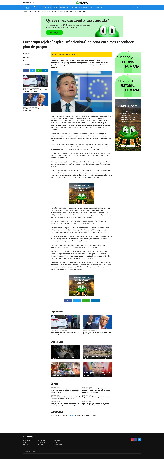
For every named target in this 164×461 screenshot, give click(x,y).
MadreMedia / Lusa (28, 53)
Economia (26, 61)
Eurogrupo (25, 64)
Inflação (30, 64)
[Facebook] (135, 439)
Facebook (71, 415)
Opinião (25, 107)
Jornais (34, 2)
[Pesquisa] (133, 7)
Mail (29, 2)
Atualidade (26, 88)
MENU (25, 2)
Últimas (54, 383)
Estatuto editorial (37, 451)
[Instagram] (132, 439)
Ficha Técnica (26, 451)
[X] (139, 439)
